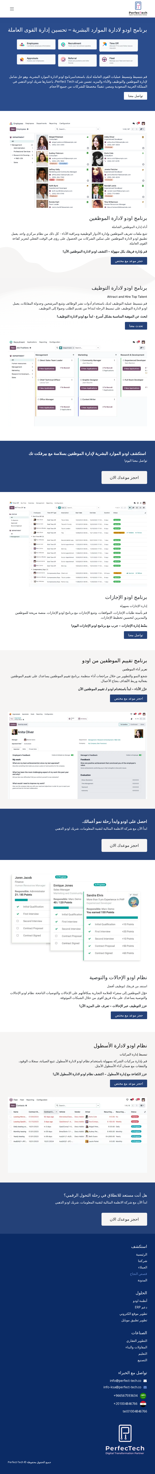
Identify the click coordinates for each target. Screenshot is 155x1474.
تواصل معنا (135, 635)
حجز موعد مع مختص (129, 261)
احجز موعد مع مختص (128, 698)
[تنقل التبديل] (12, 8)
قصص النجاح (138, 1273)
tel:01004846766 (135, 1411)
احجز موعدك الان (124, 477)
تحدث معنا (136, 326)
